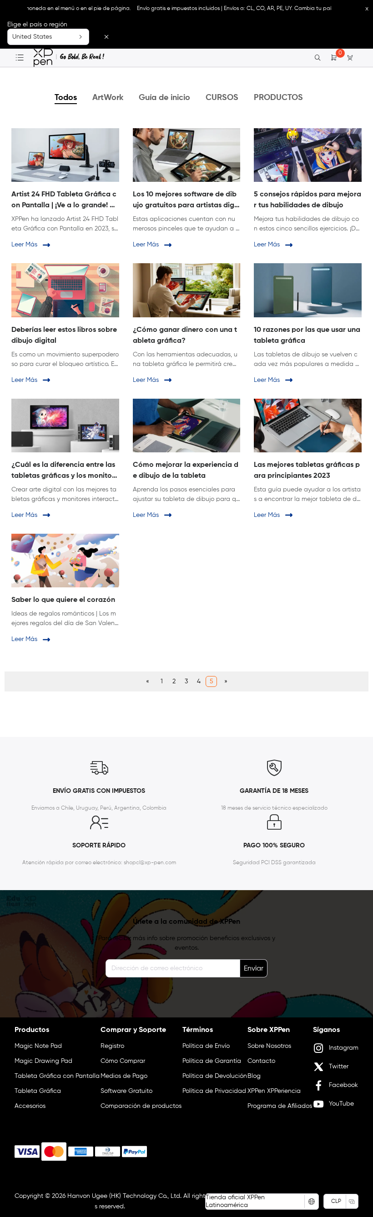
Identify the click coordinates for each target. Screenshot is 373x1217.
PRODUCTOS (278, 98)
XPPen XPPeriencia (274, 1091)
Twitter (338, 1066)
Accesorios (30, 1106)
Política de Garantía (211, 1061)
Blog (254, 1076)
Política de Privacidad (214, 1091)
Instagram (343, 1048)
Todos (66, 98)
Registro (112, 1046)
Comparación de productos (141, 1106)
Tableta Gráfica (38, 1091)
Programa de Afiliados (279, 1106)
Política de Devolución (214, 1076)
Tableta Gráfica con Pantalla (57, 1076)
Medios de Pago (124, 1076)
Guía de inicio (164, 98)
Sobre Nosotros (269, 1046)
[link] (69, 58)
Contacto (261, 1061)
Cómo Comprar (123, 1061)
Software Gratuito (126, 1091)
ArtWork (107, 98)
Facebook (343, 1085)
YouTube (341, 1104)
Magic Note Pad (38, 1046)
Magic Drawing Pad (43, 1061)
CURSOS (222, 98)
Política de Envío (206, 1046)
